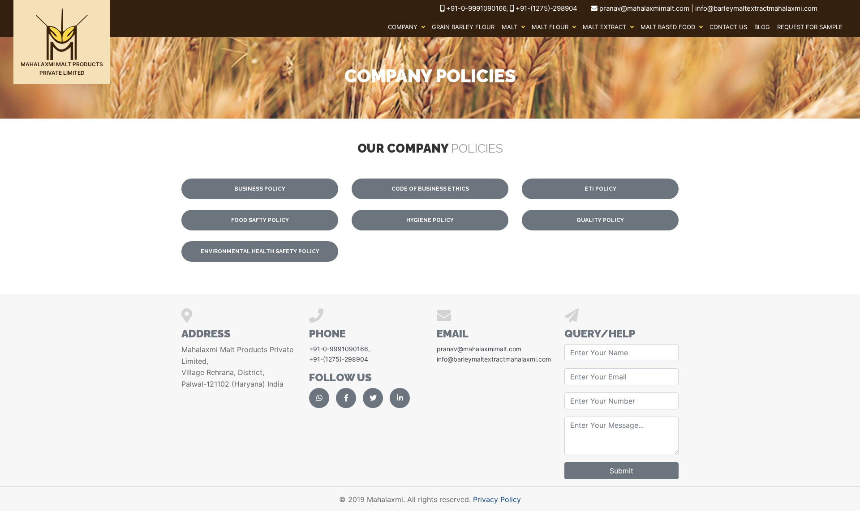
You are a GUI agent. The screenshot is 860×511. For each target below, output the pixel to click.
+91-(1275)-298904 (545, 8)
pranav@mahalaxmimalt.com (479, 349)
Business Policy (259, 189)
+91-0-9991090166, (478, 8)
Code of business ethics (430, 189)
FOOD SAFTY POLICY (260, 220)
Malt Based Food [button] (668, 26)
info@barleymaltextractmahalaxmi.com (494, 359)
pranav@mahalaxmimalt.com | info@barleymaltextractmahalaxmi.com (708, 8)
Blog (762, 26)
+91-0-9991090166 (338, 349)
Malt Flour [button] (550, 26)
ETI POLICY (600, 189)
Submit (621, 470)
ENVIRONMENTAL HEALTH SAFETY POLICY (260, 251)
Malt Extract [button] (604, 26)
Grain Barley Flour (463, 26)
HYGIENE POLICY (430, 220)
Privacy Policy (497, 499)
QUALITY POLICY (600, 220)
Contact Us (728, 26)
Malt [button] (509, 26)
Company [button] (402, 26)
